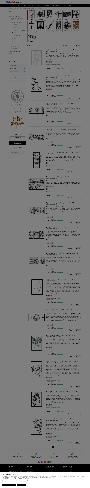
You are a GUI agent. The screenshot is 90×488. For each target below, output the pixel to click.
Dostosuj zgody (21, 484)
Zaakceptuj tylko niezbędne (9, 484)
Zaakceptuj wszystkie (31, 484)
